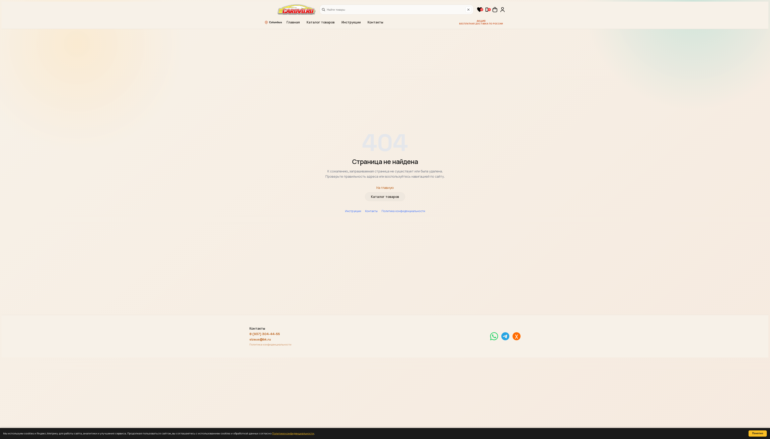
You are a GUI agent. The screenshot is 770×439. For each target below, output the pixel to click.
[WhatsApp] (494, 336)
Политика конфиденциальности (403, 211)
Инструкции (351, 22)
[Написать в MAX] (517, 336)
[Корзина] (495, 9)
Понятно (757, 433)
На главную (385, 188)
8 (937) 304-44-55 (264, 334)
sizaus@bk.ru (260, 339)
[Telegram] (505, 336)
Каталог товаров (321, 22)
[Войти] (502, 9)
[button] (479, 9)
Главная (293, 22)
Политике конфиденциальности (293, 433)
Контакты (375, 22)
